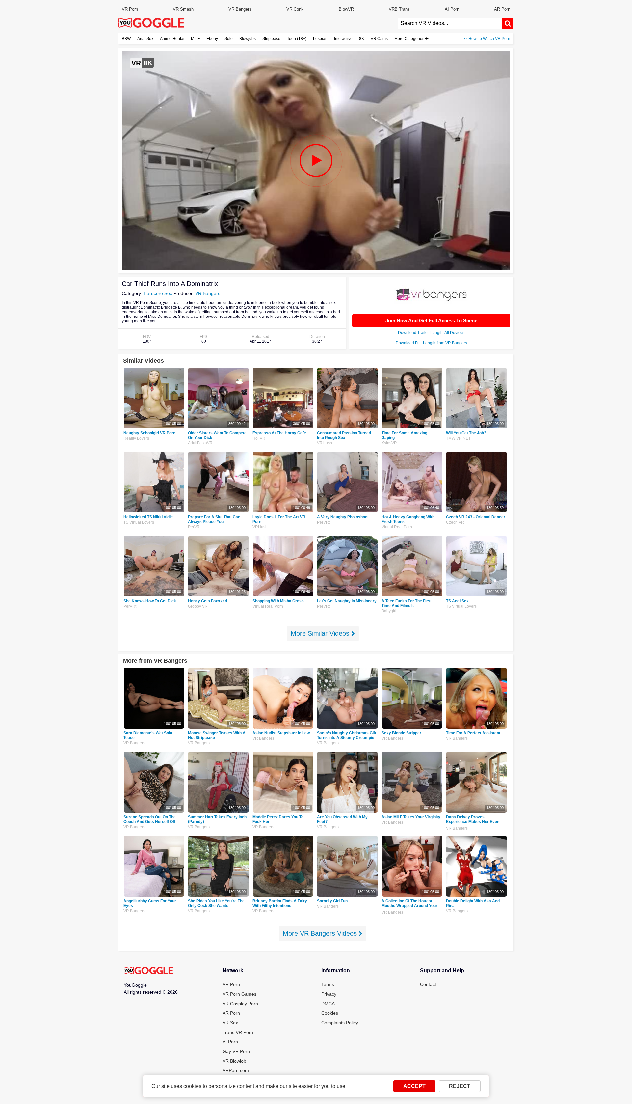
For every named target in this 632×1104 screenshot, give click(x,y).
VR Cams (379, 38)
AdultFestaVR (200, 443)
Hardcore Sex (158, 293)
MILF (195, 38)
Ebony (212, 38)
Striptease (271, 38)
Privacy (328, 994)
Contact (428, 984)
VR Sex (230, 1022)
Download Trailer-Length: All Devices (431, 332)
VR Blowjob (234, 1060)
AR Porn (502, 9)
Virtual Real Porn (397, 527)
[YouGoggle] (148, 971)
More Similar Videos (321, 633)
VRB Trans (399, 9)
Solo (228, 38)
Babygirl (389, 611)
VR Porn (130, 9)
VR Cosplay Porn (240, 1003)
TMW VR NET (458, 438)
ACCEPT (414, 1086)
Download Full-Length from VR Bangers (431, 343)
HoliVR (258, 438)
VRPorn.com (236, 1070)
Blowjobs (247, 38)
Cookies (329, 1013)
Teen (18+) (296, 38)
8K (361, 38)
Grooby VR (198, 606)
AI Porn (452, 9)
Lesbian (320, 38)
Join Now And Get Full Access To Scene (431, 320)
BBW (126, 38)
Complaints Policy (339, 1022)
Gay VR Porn (236, 1051)
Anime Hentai (172, 38)
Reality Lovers (136, 438)
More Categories (409, 38)
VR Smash (183, 9)
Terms (327, 984)
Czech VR (455, 522)
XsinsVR (389, 443)
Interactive (343, 38)
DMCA (328, 1003)
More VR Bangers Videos (321, 933)
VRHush (324, 443)
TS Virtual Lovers (138, 522)
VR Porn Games (239, 994)
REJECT (459, 1086)
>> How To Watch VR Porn (486, 38)
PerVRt (194, 527)
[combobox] (450, 23)
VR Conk (294, 9)
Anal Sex (145, 38)
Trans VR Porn (238, 1032)
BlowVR (346, 9)
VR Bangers (239, 9)
